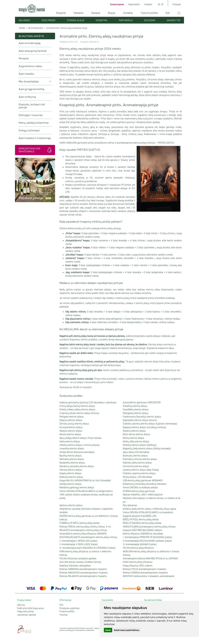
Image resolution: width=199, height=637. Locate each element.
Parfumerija (126, 20)
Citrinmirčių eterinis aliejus (136, 466)
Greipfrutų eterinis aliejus (135, 405)
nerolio (161, 130)
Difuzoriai (149, 20)
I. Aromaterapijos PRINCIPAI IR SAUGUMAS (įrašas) (147, 537)
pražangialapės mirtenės (98, 265)
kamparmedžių (134, 322)
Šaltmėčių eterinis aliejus (71, 459)
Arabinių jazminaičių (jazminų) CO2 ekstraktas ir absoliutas (87, 402)
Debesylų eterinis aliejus (71, 476)
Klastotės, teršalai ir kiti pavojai (32, 106)
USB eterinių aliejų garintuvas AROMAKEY (143, 480)
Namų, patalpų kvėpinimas (34, 122)
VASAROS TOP (173, 20)
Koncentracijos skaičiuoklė (29, 150)
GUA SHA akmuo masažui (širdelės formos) (80, 561)
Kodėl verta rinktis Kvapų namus (30, 608)
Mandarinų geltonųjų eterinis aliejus (76, 487)
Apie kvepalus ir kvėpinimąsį (35, 137)
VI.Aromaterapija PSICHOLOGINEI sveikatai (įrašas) (147, 540)
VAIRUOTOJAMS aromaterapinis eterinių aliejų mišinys (149, 526)
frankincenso (150, 134)
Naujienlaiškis (134, 4)
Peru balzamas (130, 505)
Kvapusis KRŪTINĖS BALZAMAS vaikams (142, 530)
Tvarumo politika (149, 12)
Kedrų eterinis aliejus (69, 441)
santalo (176, 272)
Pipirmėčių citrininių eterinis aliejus (140, 459)
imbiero (102, 247)
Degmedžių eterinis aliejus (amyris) (140, 420)
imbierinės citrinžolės (107, 322)
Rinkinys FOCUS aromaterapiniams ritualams (144, 569)
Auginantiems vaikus (30, 66)
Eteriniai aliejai (75, 20)
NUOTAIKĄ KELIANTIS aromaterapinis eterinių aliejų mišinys (88, 537)
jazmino (113, 254)
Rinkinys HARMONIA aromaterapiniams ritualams (83, 569)
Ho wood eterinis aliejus (71, 427)
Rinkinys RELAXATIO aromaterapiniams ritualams (83, 576)
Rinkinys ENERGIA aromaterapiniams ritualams (145, 572)
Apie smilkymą (27, 96)
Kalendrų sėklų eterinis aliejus (137, 462)
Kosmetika (101, 20)
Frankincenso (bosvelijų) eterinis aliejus (142, 416)
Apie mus (21, 605)
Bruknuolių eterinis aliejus (135, 455)
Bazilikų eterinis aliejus (70, 455)
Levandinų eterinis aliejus (71, 448)
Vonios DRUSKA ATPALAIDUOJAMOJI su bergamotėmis (86, 491)
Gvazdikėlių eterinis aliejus (136, 409)
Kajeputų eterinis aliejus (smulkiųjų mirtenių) (144, 427)
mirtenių (132, 134)
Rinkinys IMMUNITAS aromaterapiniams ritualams (83, 572)
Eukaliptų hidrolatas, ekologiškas (75, 565)
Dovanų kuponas (117, 4)
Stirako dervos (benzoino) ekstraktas (76, 452)
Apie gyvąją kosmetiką (31, 89)
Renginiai (61, 12)
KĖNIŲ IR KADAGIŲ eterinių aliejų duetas (142, 522)
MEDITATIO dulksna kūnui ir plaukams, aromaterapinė (148, 576)
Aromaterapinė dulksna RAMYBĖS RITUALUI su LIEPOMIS (150, 558)
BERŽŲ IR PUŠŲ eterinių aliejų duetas (141, 519)
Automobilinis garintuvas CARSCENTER (142, 402)
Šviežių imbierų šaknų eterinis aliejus (77, 409)
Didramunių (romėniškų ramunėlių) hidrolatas (144, 483)
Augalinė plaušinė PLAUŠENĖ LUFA (139, 515)
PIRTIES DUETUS (166, 142)
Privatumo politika (66, 611)
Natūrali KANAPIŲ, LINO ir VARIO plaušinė (142, 494)
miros (162, 134)
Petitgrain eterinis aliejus (71, 416)
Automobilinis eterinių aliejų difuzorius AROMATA (83, 533)
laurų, (140, 134)
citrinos (103, 130)
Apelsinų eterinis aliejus (71, 505)
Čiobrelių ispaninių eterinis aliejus (139, 473)
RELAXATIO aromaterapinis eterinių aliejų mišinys (83, 530)
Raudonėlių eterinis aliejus (72, 462)
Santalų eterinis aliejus (70, 483)
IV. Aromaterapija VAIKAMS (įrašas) (140, 544)
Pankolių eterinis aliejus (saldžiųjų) (139, 444)
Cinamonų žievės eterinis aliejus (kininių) (79, 413)
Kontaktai (128, 12)
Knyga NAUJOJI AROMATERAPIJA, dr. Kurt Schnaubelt (85, 480)
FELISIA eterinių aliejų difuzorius (138, 547)
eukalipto (122, 233)
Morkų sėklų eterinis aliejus (136, 441)
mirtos (154, 233)
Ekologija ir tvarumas (31, 115)
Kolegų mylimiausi (29, 130)
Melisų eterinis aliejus (133, 437)
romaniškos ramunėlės (122, 258)
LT (162, 4)
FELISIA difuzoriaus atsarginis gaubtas (77, 558)
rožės (128, 254)
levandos (123, 240)
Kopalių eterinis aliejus (70, 473)
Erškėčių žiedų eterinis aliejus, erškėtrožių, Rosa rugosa (149, 508)
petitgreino (116, 318)
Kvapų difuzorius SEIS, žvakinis (137, 565)
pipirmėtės (93, 233)
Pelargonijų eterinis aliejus (135, 413)
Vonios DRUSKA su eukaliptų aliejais (140, 487)
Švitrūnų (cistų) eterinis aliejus (74, 423)
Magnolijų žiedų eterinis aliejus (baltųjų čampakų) (147, 448)
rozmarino (103, 240)
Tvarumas (63, 615)
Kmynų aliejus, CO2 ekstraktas (137, 476)
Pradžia (22, 28)
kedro (139, 233)
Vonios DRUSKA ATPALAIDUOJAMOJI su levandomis (148, 512)
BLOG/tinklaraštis (35, 28)
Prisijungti (176, 4)
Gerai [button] (108, 630)
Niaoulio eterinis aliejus (70, 430)
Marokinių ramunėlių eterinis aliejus (76, 466)
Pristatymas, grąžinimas (69, 608)
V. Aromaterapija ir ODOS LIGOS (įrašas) (78, 544)
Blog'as (111, 12)
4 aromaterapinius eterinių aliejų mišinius (135, 142)
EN (159, 4)
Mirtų (124, 134)
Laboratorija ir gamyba (26, 615)
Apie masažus (26, 73)
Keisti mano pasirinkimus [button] (126, 630)
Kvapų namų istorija (25, 611)
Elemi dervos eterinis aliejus (136, 434)
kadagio (116, 311)
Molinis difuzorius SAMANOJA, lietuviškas (143, 533)
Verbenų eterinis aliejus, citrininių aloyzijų (79, 444)
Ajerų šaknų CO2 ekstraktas (136, 452)
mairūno (95, 254)
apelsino (136, 130)
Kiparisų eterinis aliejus (70, 420)
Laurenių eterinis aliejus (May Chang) (141, 469)
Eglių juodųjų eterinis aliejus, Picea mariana (80, 437)
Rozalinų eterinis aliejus (134, 430)
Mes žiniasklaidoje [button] (29, 81)
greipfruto (126, 130)
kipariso (156, 311)
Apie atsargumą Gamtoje (33, 50)
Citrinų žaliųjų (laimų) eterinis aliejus (77, 405)
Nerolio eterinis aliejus (70, 434)
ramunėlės (175, 311)
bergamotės (114, 130)
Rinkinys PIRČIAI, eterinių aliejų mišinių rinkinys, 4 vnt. (85, 526)
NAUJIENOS (24, 20)
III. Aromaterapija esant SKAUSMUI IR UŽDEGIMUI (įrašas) (87, 547)
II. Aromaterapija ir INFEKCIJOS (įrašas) (78, 540)
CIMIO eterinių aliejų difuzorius (138, 561)
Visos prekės (48, 20)
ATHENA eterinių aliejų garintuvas (139, 491)
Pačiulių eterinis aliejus (70, 469)
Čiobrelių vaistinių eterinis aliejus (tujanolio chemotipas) (150, 423)
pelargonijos (137, 311)
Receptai (95, 12)
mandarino (147, 130)
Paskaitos (78, 12)
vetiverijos (158, 318)
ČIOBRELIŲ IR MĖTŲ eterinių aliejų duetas (79, 522)
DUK (167, 12)
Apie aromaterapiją (29, 43)
